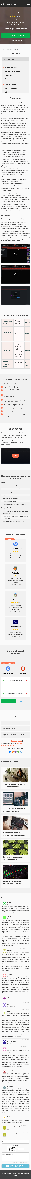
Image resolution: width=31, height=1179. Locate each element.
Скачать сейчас (8, 701)
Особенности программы (12, 71)
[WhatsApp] (18, 752)
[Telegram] (21, 752)
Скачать (23, 701)
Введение (8, 64)
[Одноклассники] (13, 752)
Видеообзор (8, 75)
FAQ (6, 92)
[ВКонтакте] (10, 752)
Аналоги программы (11, 84)
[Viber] (15, 752)
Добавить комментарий (15, 1166)
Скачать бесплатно (14, 35)
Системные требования (12, 67)
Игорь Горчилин (16, 741)
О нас (15, 1175)
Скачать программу (11, 88)
